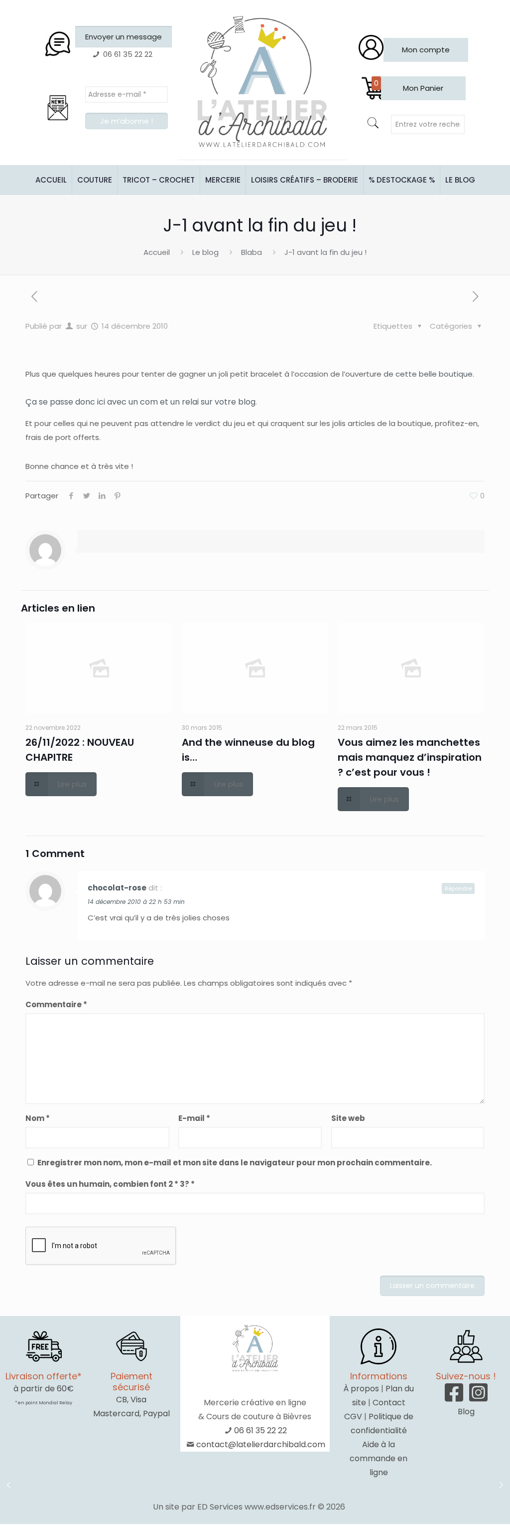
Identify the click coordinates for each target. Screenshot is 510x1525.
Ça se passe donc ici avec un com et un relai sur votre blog (140, 402)
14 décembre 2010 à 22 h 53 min (136, 901)
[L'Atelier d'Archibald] (262, 82)
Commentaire (56, 1004)
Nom (37, 1118)
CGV (353, 1416)
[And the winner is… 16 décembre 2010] (501, 1485)
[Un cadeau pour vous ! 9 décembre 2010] (8, 1485)
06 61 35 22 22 (260, 1430)
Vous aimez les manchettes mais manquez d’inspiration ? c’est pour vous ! (410, 757)
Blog (466, 1411)
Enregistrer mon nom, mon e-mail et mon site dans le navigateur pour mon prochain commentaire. (234, 1162)
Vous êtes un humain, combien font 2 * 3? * (110, 1184)
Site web (348, 1118)
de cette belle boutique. (428, 374)
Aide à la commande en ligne (378, 1458)
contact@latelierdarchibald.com (260, 1444)
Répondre (458, 888)
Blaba (251, 252)
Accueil (156, 252)
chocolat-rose (117, 887)
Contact (389, 1402)
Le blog (205, 252)
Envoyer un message (123, 36)
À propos (361, 1388)
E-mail (194, 1118)
